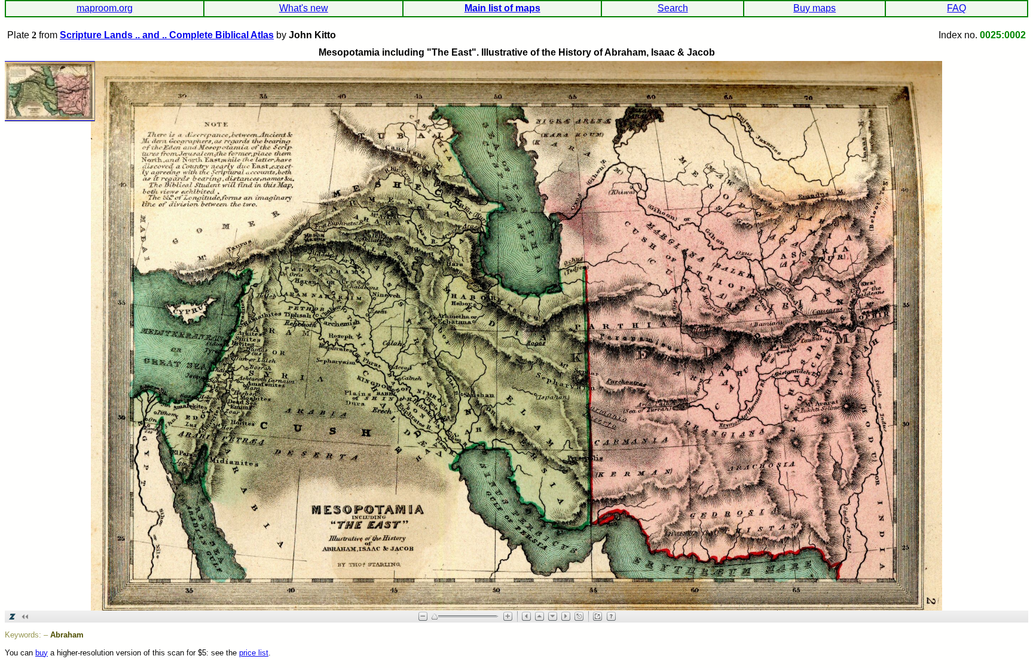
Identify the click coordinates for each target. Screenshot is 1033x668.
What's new (303, 8)
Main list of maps (502, 8)
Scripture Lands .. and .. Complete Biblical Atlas (167, 35)
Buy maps (814, 8)
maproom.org (105, 8)
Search (673, 8)
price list (253, 652)
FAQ (956, 8)
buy (41, 652)
